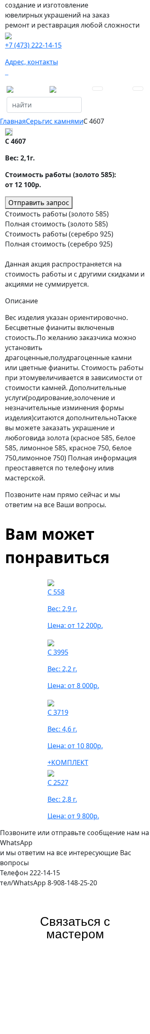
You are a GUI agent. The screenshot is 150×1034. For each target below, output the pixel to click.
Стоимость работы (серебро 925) (59, 234)
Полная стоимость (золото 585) (56, 224)
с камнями (66, 121)
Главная (13, 121)
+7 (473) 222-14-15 (33, 45)
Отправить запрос (38, 202)
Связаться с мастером (75, 928)
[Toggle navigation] (97, 88)
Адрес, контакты (31, 61)
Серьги (37, 121)
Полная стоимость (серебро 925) (58, 244)
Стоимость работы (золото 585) (57, 213)
